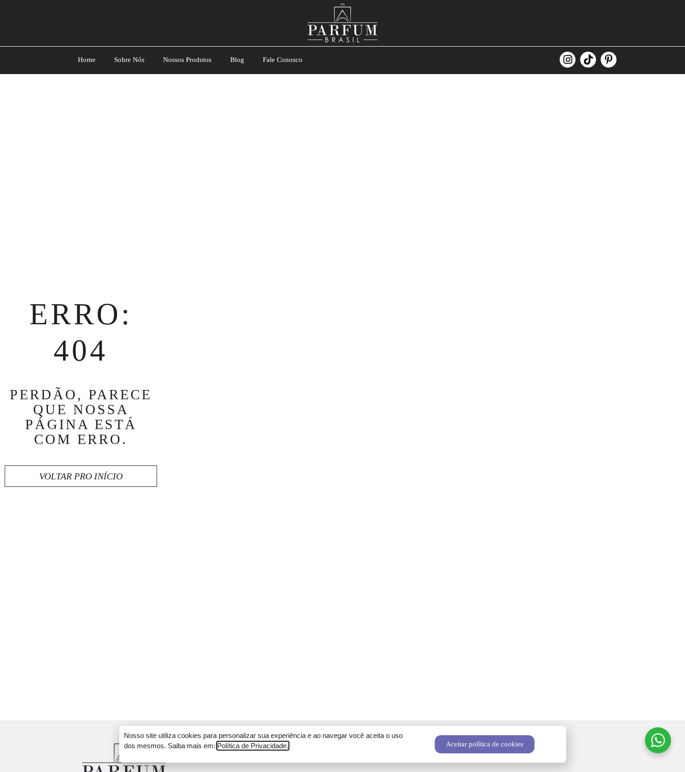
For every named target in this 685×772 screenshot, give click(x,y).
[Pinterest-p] (608, 60)
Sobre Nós (129, 59)
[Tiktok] (588, 60)
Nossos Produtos (187, 59)
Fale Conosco (282, 59)
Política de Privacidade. (252, 746)
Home (87, 59)
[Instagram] (567, 60)
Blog (237, 59)
